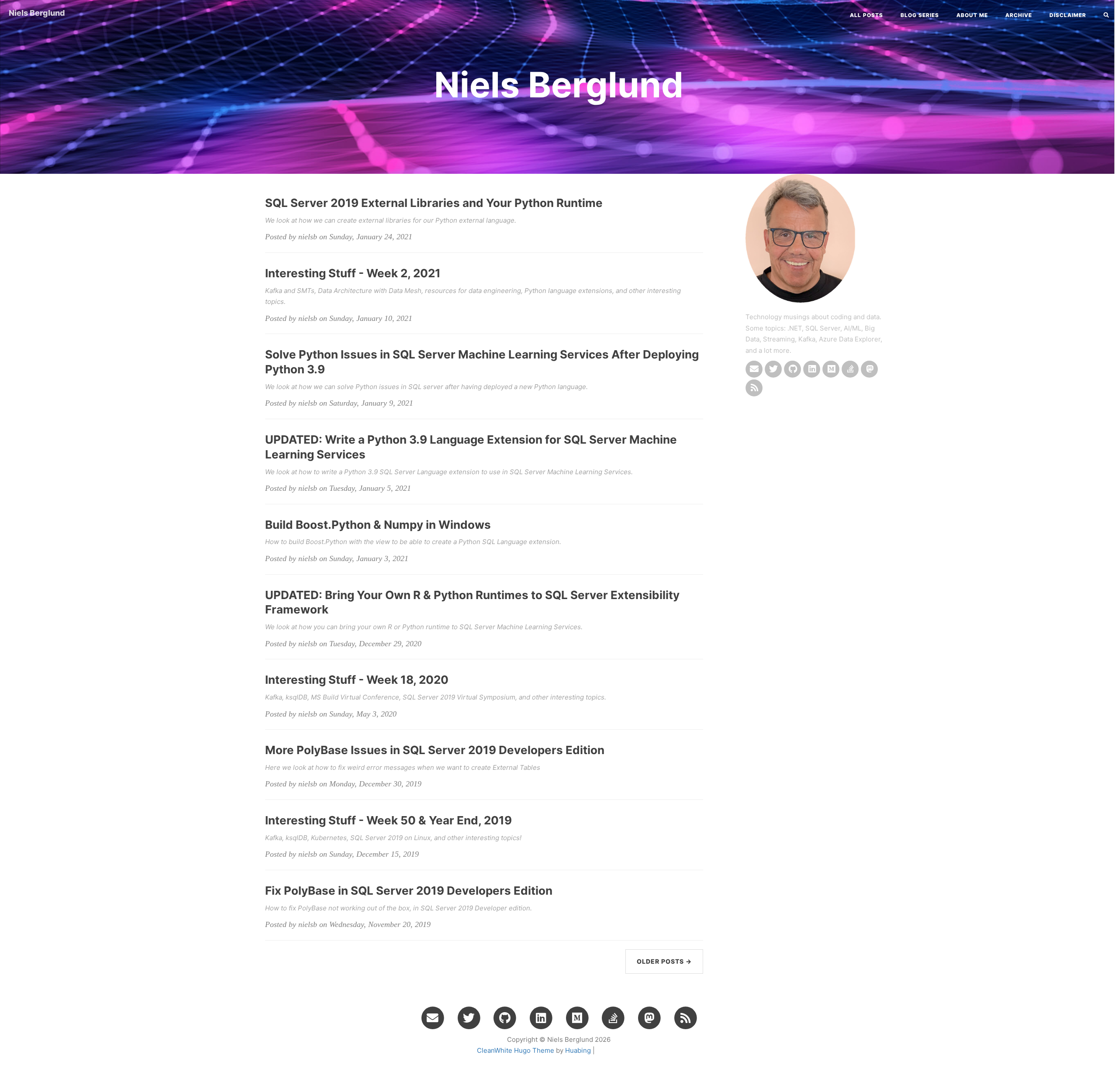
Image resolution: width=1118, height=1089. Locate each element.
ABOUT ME (972, 15)
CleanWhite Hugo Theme (515, 1050)
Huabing (578, 1050)
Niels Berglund (37, 12)
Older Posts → (664, 961)
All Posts (866, 15)
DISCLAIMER (1067, 15)
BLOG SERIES (920, 15)
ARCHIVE (1018, 15)
